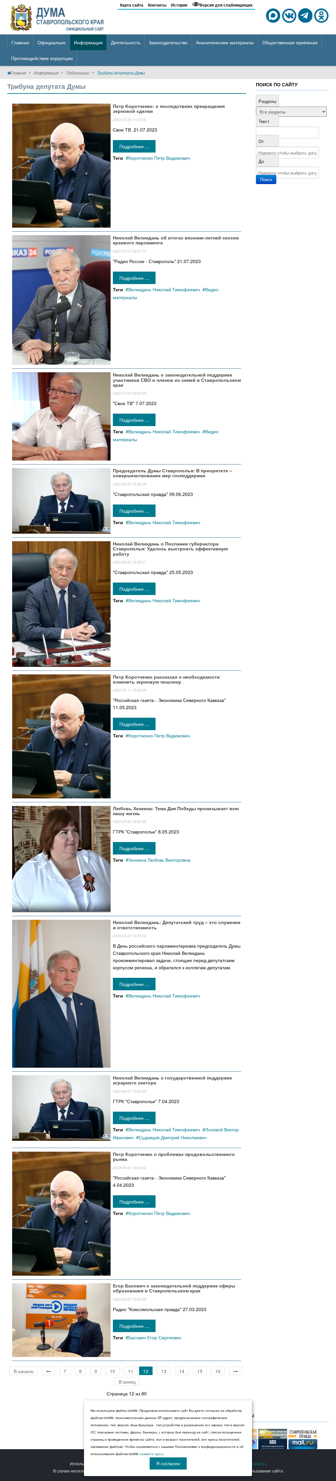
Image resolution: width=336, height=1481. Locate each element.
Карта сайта (131, 5)
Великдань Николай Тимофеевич (164, 289)
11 (130, 1371)
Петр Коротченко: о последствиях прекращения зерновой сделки (169, 108)
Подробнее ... (134, 146)
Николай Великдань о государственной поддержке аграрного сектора (172, 1080)
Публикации (77, 72)
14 (181, 1371)
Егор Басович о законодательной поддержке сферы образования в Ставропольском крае (174, 1288)
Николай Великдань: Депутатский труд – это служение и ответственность (177, 924)
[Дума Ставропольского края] (57, 16)
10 (112, 1371)
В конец (127, 1381)
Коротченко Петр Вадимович (159, 157)
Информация (46, 72)
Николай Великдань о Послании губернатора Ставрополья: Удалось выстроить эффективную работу (170, 548)
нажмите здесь (151, 1453)
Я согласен (168, 1463)
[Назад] (48, 1371)
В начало (23, 1371)
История (179, 5)
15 (199, 1371)
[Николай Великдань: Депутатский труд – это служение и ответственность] (61, 993)
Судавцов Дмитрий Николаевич (172, 1137)
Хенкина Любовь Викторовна (159, 859)
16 (217, 1371)
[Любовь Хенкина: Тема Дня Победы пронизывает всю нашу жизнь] (61, 858)
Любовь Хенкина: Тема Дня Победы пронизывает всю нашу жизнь (176, 810)
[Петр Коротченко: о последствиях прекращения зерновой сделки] (61, 165)
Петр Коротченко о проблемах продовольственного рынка (174, 1156)
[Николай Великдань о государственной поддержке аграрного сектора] (61, 1107)
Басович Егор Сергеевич (154, 1337)
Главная (18, 72)
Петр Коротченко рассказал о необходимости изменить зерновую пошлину (166, 679)
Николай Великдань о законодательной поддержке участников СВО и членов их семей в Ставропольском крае (177, 379)
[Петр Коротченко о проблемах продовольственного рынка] (61, 1212)
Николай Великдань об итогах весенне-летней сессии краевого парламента (176, 240)
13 (163, 1371)
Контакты (157, 5)
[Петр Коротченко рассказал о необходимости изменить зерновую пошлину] (61, 735)
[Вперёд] (235, 1371)
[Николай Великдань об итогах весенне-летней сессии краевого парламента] (61, 299)
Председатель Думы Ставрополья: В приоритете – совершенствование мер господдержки (172, 473)
